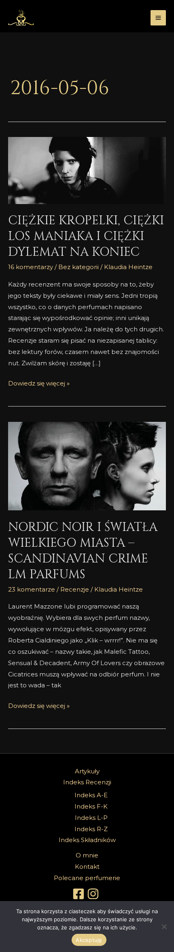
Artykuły (87, 771)
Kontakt (87, 866)
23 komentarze (31, 589)
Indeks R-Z (91, 829)
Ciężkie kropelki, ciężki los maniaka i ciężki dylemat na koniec (86, 236)
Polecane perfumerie (87, 878)
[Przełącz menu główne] (158, 18)
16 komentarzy (30, 267)
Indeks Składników (87, 840)
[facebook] (79, 894)
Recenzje (74, 589)
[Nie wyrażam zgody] (164, 927)
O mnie (87, 855)
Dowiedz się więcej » (39, 382)
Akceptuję (89, 940)
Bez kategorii (78, 267)
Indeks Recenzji (87, 782)
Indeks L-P (91, 817)
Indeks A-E (91, 795)
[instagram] (94, 894)
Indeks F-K (91, 806)
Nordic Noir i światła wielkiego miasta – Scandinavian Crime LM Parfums (82, 551)
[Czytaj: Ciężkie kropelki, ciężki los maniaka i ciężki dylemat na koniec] (87, 170)
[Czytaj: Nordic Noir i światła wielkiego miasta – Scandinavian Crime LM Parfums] (87, 466)
